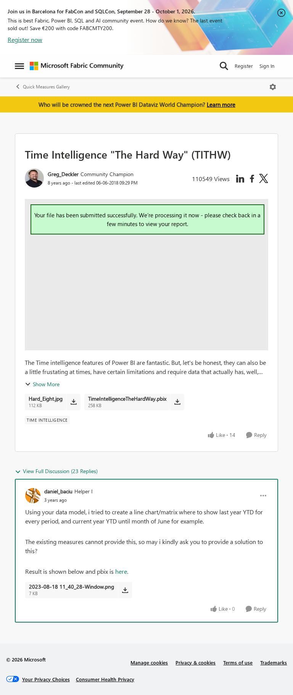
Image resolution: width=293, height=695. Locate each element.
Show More (46, 384)
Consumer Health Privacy (105, 679)
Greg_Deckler (63, 174)
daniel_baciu (58, 491)
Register (244, 66)
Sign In (266, 66)
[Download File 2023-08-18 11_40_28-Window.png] (125, 590)
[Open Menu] (272, 87)
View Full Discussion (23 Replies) (60, 471)
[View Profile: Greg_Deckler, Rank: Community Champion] (34, 178)
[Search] (224, 66)
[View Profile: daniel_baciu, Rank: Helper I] (32, 495)
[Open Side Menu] (19, 66)
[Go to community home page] (77, 66)
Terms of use (238, 662)
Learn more (221, 104)
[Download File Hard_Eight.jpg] (73, 402)
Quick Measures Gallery (46, 87)
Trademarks (273, 662)
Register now (25, 39)
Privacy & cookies (195, 662)
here (121, 571)
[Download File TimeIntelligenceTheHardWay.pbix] (177, 402)
